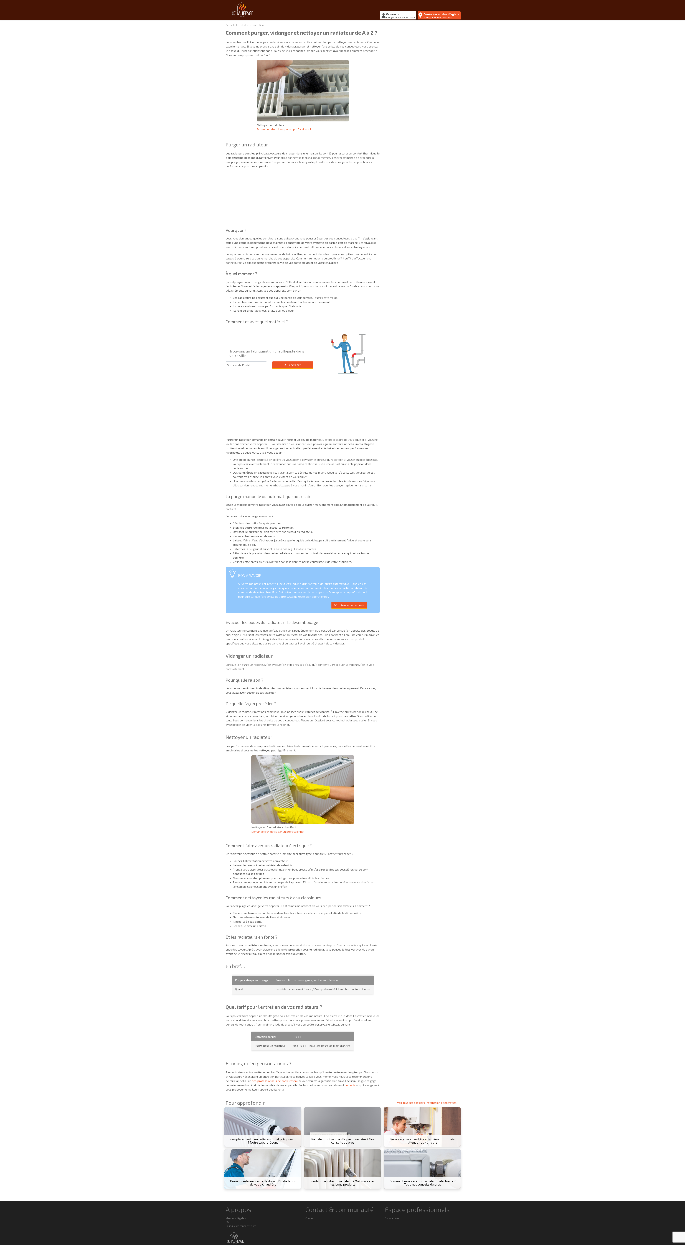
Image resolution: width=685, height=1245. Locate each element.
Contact (309, 1218)
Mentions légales (236, 1218)
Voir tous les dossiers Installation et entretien (426, 1102)
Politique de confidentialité (241, 1225)
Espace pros (392, 1218)
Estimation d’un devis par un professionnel (284, 129)
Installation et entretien (250, 24)
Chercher (295, 364)
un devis (350, 1085)
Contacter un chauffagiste (441, 15)
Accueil (230, 24)
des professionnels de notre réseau (275, 1080)
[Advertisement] (303, 196)
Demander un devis (352, 605)
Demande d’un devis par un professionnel (277, 831)
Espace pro (400, 15)
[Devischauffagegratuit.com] (301, 10)
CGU (228, 1222)
